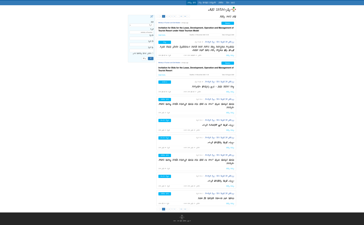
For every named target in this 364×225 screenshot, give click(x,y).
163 (181, 16)
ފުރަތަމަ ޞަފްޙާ (230, 3)
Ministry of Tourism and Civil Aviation (169, 23)
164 (185, 16)
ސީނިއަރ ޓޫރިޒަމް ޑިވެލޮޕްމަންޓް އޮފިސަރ (221, 142)
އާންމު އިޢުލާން (192, 3)
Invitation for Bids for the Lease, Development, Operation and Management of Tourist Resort (196, 69)
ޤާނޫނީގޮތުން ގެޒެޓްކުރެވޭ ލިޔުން (207, 3)
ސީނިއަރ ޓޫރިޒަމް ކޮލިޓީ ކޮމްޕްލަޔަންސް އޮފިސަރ (218, 125)
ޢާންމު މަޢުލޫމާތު (165, 99)
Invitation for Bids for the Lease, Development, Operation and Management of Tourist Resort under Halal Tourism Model (196, 29)
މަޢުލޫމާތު (220, 3)
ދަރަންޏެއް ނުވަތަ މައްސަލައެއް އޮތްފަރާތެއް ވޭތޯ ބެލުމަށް (216, 198)
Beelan (227, 23)
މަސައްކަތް (164, 82)
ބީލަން (164, 42)
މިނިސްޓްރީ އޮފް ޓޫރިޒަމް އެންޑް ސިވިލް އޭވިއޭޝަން (219, 42)
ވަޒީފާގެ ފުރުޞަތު (164, 120)
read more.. (162, 35)
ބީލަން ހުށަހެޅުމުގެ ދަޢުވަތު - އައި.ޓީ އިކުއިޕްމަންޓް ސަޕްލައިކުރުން (213, 86)
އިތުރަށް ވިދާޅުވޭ (230, 55)
